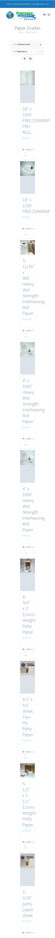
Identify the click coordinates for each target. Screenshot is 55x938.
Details (31, 149)
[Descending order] (40, 44)
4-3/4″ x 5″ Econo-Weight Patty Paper (29, 614)
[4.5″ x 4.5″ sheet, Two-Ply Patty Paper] (27, 677)
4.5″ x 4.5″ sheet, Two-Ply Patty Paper (28, 717)
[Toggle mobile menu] (49, 14)
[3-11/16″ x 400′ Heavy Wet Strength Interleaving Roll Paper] (27, 247)
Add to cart (25, 152)
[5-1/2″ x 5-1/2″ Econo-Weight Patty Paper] (27, 770)
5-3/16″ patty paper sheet (27, 903)
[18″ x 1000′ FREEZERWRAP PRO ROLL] (27, 87)
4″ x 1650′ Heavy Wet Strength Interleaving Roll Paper (33, 400)
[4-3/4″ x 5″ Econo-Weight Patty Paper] (27, 575)
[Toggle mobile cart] (44, 14)
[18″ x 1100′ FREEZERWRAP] (27, 177)
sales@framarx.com (40, 4)
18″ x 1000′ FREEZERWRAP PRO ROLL (36, 120)
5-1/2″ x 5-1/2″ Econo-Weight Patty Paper (29, 804)
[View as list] (30, 59)
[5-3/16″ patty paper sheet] (27, 869)
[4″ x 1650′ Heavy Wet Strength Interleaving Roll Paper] (27, 358)
